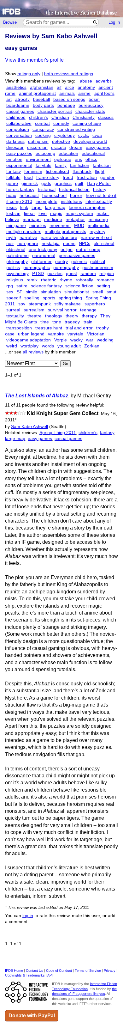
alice (69, 87)
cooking (43, 135)
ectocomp (45, 153)
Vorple (60, 340)
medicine (53, 219)
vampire (56, 334)
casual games (20, 111)
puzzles (54, 273)
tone (56, 322)
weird (11, 346)
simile (31, 292)
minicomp (98, 219)
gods (46, 183)
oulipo (67, 249)
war (89, 340)
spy (21, 304)
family (61, 165)
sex (9, 292)
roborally (84, 280)
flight (99, 171)
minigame (16, 225)
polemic (79, 261)
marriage (32, 219)
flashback (82, 171)
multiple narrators (23, 231)
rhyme (66, 280)
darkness (15, 141)
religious (14, 280)
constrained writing (76, 129)
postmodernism (97, 267)
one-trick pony (43, 249)
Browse (10, 22)
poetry (61, 261)
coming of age (87, 123)
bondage (66, 105)
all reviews (33, 352)
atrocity (22, 99)
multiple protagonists (65, 231)
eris (78, 159)
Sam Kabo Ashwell (29, 426)
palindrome (17, 255)
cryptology (64, 135)
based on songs (69, 99)
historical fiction (74, 189)
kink (24, 207)
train (88, 322)
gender (107, 177)
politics (13, 267)
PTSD (38, 273)
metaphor (75, 219)
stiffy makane (67, 304)
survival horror (62, 310)
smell (97, 292)
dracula (58, 147)
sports (49, 298)
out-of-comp (88, 249)
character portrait (55, 111)
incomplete (46, 201)
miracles (37, 225)
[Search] (95, 22)
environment (38, 159)
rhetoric (48, 280)
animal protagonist (37, 93)
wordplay (29, 346)
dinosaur (15, 147)
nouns (69, 243)
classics (106, 117)
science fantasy (46, 286)
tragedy (72, 322)
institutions (71, 201)
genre (12, 183)
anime (84, 93)
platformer (41, 261)
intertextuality (98, 201)
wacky (76, 340)
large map (55, 207)
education (68, 153)
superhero (95, 304)
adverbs (104, 81)
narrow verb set (96, 237)
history (99, 189)
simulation (51, 292)
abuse (86, 81)
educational (93, 153)
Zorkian (91, 346)
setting (103, 286)
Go (65, 363)
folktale (13, 177)
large (37, 207)
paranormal (43, 255)
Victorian (95, 334)
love (42, 213)
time (44, 322)
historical (47, 189)
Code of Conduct (59, 970)
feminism (33, 171)
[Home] (61, 8)
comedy (61, 123)
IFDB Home (14, 970)
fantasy (13, 171)
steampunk (40, 304)
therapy (89, 316)
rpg (9, 286)
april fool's (104, 93)
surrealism (34, 310)
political (97, 261)
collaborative (19, 123)
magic (56, 213)
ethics (91, 159)
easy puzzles (19, 153)
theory (72, 316)
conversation (19, 135)
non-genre (27, 243)
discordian (37, 147)
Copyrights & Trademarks (25, 975)
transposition (19, 328)
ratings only (28, 73)
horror (76, 195)
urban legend (31, 334)
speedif (13, 298)
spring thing (70, 298)
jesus (11, 207)
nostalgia (51, 243)
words (48, 346)
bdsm (94, 99)
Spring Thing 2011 (57, 432)
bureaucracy (91, 105)
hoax (11, 195)
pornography (66, 267)
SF (19, 292)
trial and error (79, 328)
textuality (15, 316)
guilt (79, 183)
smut (111, 292)
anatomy (86, 87)
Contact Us (34, 970)
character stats (90, 111)
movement (60, 225)
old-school (104, 243)
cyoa (97, 135)
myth (11, 237)
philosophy (17, 261)
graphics (63, 183)
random (88, 273)
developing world (90, 141)
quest (71, 273)
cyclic (83, 135)
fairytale (43, 165)
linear (29, 213)
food (28, 177)
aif (59, 87)
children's (38, 117)
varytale (75, 334)
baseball (41, 99)
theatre (34, 316)
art (9, 99)
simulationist (76, 292)
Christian (60, 117)
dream (75, 147)
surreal (13, 310)
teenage (88, 310)
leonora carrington (87, 207)
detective (61, 141)
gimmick (29, 183)
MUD (79, 225)
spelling (31, 298)
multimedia (98, 225)
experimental (19, 165)
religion (106, 273)
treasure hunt (48, 328)
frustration (87, 177)
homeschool (54, 195)
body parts (43, 105)
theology (53, 316)
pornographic (36, 267)
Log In (114, 22)
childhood (16, 117)
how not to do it (101, 195)
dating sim (38, 141)
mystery (97, 231)
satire (21, 286)
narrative (28, 237)
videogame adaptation (28, 340)
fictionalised (57, 171)
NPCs (84, 243)
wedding (105, 340)
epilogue (62, 159)
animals (67, 93)
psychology (17, 273)
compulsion (17, 129)
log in (27, 915)
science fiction (79, 286)
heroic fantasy (20, 189)
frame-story (47, 177)
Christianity (84, 117)
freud (68, 177)
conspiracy (43, 129)
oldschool (15, 249)
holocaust (29, 195)
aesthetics (16, 87)
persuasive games (77, 255)
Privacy (109, 970)
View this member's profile (34, 60)
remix (32, 280)
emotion (14, 159)
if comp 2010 (19, 201)
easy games (98, 147)
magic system (79, 213)
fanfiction (102, 165)
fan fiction (79, 165)
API (50, 975)
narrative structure (59, 237)
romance (105, 280)
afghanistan (41, 87)
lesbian (13, 213)
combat (42, 123)
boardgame (17, 105)
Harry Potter (99, 183)
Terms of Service (88, 970)
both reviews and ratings (68, 73)
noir (10, 243)
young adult (69, 346)
